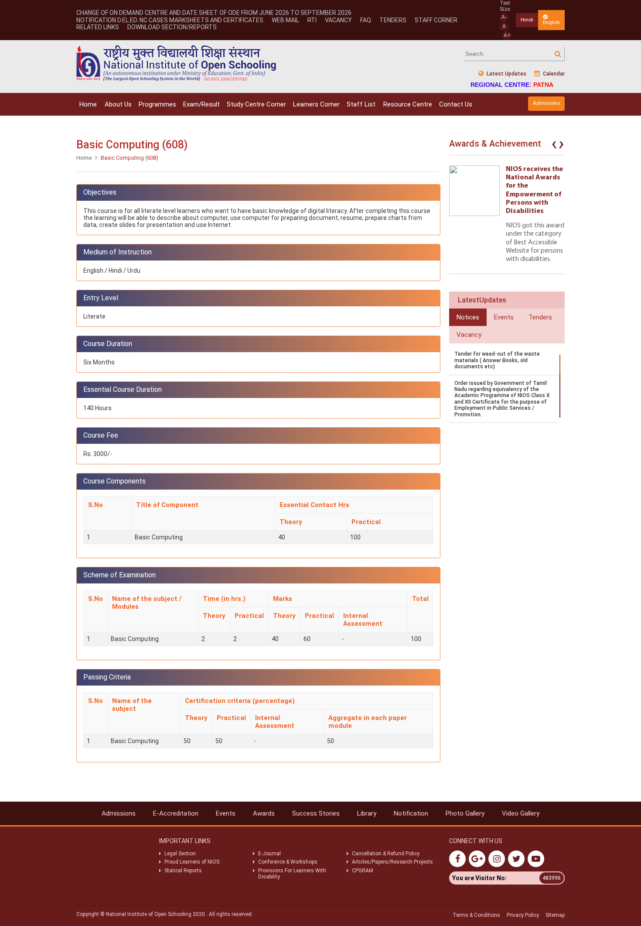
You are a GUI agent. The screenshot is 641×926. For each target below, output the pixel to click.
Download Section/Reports (172, 27)
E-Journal (269, 854)
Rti (312, 20)
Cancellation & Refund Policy (385, 854)
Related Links (97, 27)
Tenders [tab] (540, 317)
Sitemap (555, 915)
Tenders (392, 20)
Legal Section (180, 854)
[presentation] (554, 145)
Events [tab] (504, 317)
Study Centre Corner (256, 104)
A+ (507, 35)
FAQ (365, 20)
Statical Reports (183, 871)
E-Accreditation (175, 813)
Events (225, 813)
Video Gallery (520, 813)
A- (503, 17)
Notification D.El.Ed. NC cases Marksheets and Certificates (169, 20)
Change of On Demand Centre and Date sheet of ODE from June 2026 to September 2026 (213, 12)
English (551, 22)
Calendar (553, 74)
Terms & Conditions (476, 915)
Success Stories (316, 813)
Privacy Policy (523, 915)
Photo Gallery (465, 813)
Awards (264, 813)
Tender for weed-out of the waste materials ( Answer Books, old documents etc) (497, 360)
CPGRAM (363, 871)
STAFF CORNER (436, 20)
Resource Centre (407, 104)
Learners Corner (316, 104)
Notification (411, 813)
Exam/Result (201, 104)
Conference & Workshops (287, 862)
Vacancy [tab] (469, 335)
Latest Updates (505, 74)
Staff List (361, 104)
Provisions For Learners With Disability (292, 874)
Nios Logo (176, 63)
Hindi (527, 20)
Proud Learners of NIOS (191, 862)
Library (366, 813)
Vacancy (338, 20)
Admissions (546, 103)
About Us (118, 104)
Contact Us (455, 104)
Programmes (157, 104)
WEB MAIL (285, 20)
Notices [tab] (468, 317)
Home (88, 104)
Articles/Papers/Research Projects (392, 862)
